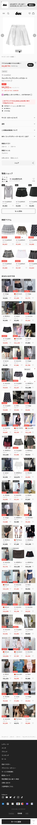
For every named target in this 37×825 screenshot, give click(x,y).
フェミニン (5, 153)
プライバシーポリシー (9, 768)
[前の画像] (2, 35)
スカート (4, 146)
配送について (14, 158)
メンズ (4, 748)
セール (4, 759)
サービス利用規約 (7, 772)
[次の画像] (34, 35)
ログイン (15, 106)
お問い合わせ (5, 158)
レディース (5, 744)
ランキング (5, 755)
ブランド (4, 752)
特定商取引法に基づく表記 (10, 779)
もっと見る (18, 211)
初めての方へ (6, 764)
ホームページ (5, 736)
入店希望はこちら (7, 786)
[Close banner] (1, 1)
